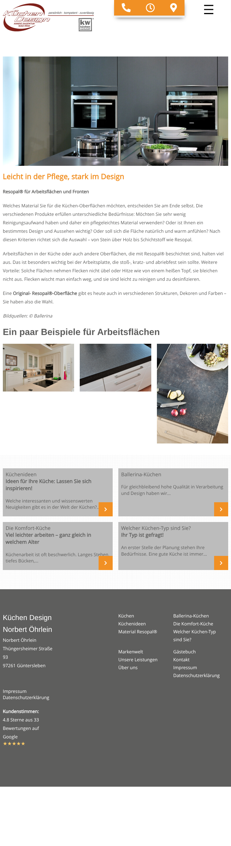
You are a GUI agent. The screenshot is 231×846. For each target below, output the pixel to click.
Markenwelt (130, 652)
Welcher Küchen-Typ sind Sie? (194, 635)
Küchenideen (132, 624)
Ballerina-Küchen (191, 616)
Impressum (14, 691)
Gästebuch (184, 652)
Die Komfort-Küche (193, 624)
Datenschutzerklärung (26, 697)
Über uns (127, 667)
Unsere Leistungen (137, 659)
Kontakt (181, 659)
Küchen (126, 616)
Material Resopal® (137, 631)
